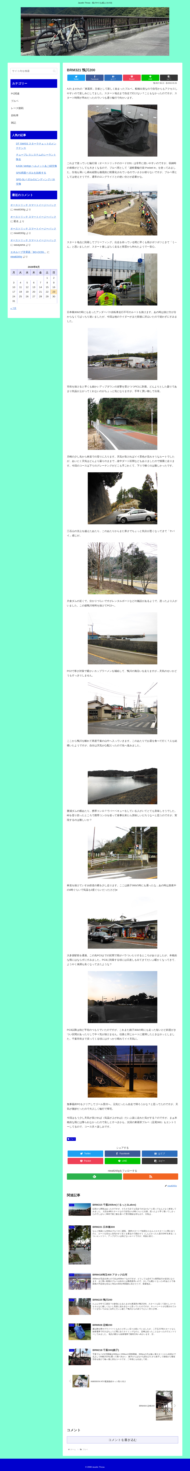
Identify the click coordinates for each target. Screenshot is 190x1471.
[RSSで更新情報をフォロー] (150, 1176)
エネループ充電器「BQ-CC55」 (28, 252)
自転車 (14, 115)
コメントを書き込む (122, 1440)
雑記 (13, 122)
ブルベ (72, 1139)
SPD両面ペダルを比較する (31, 172)
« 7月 (13, 308)
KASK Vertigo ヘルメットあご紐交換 (36, 166)
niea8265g (16, 256)
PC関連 (15, 93)
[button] (54, 71)
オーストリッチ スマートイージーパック (33, 205)
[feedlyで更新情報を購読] (94, 1176)
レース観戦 (17, 108)
